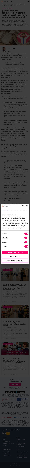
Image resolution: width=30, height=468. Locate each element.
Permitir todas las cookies (15, 252)
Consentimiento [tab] (5, 210)
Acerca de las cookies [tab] (23, 210)
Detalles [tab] (14, 210)
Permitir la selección (15, 256)
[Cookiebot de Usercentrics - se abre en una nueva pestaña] (22, 206)
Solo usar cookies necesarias (15, 260)
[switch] (26, 238)
